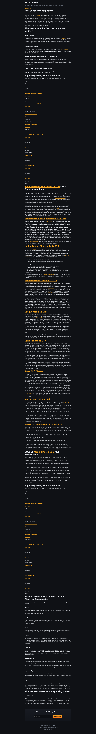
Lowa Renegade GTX (35, 340)
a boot (34, 249)
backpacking (47, 16)
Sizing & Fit (61, 5)
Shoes (38, 15)
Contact (45, 725)
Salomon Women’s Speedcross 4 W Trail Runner (34, 103)
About (42, 725)
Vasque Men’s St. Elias (36, 311)
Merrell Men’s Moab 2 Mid (29, 165)
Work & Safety (27, 5)
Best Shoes (49, 292)
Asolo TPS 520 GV (28, 155)
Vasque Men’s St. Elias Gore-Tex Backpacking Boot (34, 134)
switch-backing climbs (60, 198)
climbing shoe (66, 402)
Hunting (32, 5)
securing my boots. (29, 393)
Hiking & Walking (45, 5)
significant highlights (34, 241)
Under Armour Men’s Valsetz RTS (31, 114)
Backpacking (64, 38)
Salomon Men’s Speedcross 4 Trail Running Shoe (34, 93)
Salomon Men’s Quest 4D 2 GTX (31, 124)
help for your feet (64, 49)
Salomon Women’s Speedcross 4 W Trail (45, 218)
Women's (56, 5)
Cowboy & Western (37, 5)
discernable (49, 221)
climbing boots (51, 288)
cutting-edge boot (39, 317)
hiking (37, 698)
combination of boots (49, 274)
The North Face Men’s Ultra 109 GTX (31, 175)
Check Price (27, 96)
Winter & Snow (51, 5)
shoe (58, 208)
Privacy (48, 725)
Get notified (53, 725)
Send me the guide (57, 716)
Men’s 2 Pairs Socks (44, 452)
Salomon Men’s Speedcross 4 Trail (42, 186)
